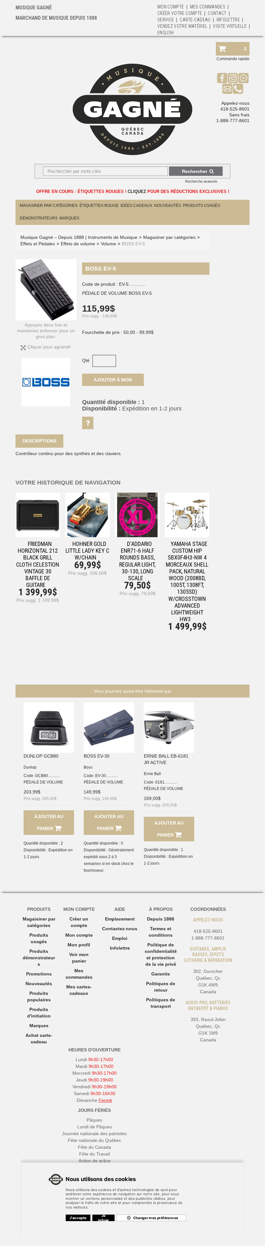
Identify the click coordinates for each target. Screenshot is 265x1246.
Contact (217, 13)
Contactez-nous (119, 928)
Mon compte (79, 935)
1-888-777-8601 (232, 120)
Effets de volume (78, 243)
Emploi (119, 938)
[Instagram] (233, 77)
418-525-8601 (234, 109)
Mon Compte (170, 6)
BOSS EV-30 (97, 756)
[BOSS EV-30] (109, 727)
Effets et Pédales (37, 243)
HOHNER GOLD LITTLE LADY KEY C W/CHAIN (87, 550)
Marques (69, 218)
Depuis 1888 (160, 918)
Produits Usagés (201, 205)
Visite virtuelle (230, 26)
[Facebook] (222, 77)
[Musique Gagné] (132, 109)
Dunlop (30, 767)
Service (165, 19)
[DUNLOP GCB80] (49, 727)
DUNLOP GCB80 (41, 756)
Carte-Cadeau (195, 19)
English (165, 32)
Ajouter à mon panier (113, 381)
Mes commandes (208, 6)
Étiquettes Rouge (99, 205)
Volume (108, 243)
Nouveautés (167, 205)
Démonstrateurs (39, 218)
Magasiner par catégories (49, 205)
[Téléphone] (238, 88)
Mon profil (79, 944)
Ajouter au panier (48, 822)
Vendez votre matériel (182, 26)
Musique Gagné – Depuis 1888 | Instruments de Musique (78, 237)
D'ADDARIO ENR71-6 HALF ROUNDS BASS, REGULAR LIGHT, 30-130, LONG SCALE (137, 560)
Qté (86, 360)
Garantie (160, 973)
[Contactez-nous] (227, 88)
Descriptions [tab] (39, 440)
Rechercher (194, 171)
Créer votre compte (179, 13)
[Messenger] (243, 77)
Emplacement (120, 918)
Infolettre (228, 19)
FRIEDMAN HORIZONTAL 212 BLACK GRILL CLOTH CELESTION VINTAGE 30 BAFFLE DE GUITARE (37, 564)
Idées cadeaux (136, 205)
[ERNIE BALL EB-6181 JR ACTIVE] (169, 727)
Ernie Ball (152, 774)
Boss (88, 767)
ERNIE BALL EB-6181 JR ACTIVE (166, 759)
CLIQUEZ (137, 191)
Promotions (39, 973)
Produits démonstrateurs (39, 958)
